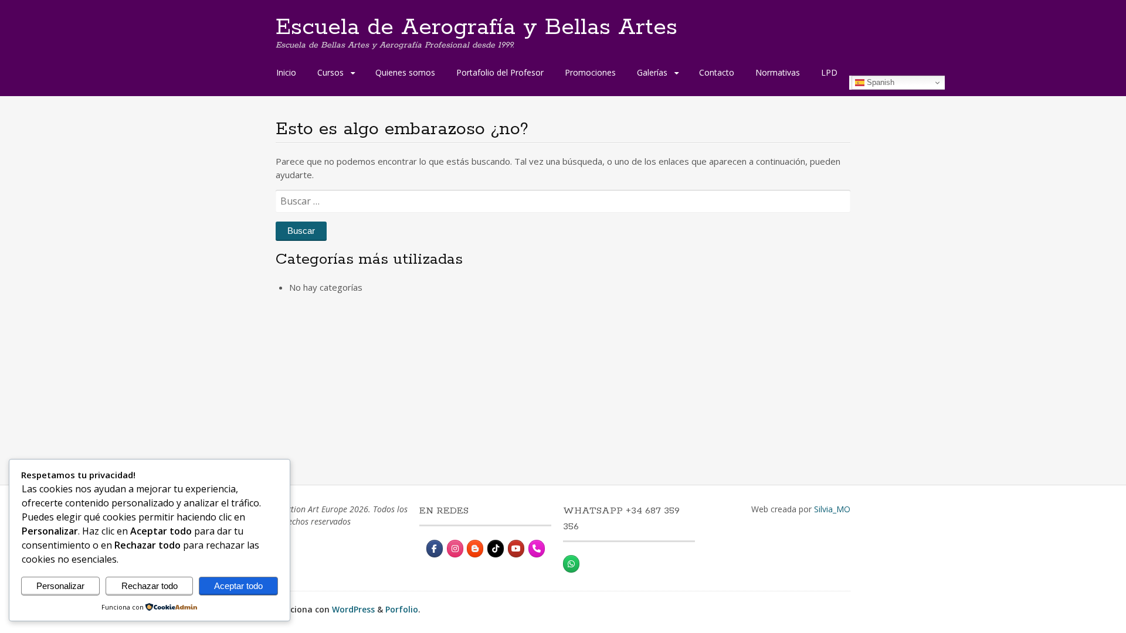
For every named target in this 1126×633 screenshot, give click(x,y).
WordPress (353, 609)
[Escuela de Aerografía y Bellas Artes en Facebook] (434, 548)
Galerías (652, 72)
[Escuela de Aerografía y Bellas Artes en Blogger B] (475, 548)
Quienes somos (405, 72)
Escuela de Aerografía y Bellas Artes (476, 27)
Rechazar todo (149, 586)
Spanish (879, 82)
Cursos (330, 72)
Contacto (716, 72)
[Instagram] (455, 548)
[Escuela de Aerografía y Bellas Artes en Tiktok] (495, 548)
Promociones (590, 72)
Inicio (286, 72)
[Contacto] (536, 548)
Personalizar (60, 586)
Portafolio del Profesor (500, 72)
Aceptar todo (238, 586)
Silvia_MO (832, 509)
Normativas (777, 72)
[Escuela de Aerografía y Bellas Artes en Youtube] (516, 548)
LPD (829, 72)
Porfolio (401, 609)
